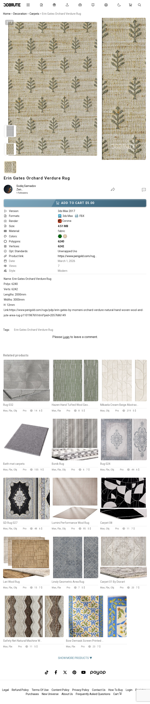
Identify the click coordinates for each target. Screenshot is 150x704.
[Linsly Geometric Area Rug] (75, 577)
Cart (116, 694)
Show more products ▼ (75, 658)
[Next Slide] (125, 89)
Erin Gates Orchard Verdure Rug (33, 329)
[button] (143, 189)
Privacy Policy (80, 689)
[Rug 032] (26, 400)
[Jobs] (80, 5)
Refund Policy (20, 689)
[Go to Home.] (12, 4)
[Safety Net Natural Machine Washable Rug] (33, 636)
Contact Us (98, 689)
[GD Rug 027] (26, 518)
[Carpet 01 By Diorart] (123, 577)
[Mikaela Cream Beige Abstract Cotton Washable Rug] (123, 400)
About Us (67, 694)
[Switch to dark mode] (115, 5)
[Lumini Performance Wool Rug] (75, 518)
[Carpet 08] (123, 518)
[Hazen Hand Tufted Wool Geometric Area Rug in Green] (75, 400)
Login (66, 337)
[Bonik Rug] (75, 459)
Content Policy (60, 689)
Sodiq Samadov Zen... (26, 187)
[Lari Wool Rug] (26, 577)
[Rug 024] (123, 459)
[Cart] (131, 5)
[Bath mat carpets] (26, 459)
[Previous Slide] (24, 89)
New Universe (50, 694)
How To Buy (115, 689)
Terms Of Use (40, 689)
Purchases (32, 694)
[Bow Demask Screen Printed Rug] (96, 636)
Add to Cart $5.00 (77, 203)
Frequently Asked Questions (93, 694)
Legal (5, 689)
